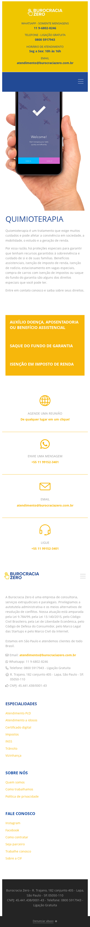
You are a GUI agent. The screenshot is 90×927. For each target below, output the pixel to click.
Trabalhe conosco (18, 851)
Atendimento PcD (18, 713)
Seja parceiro (15, 844)
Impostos (12, 734)
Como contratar (16, 837)
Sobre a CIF (13, 858)
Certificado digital (18, 727)
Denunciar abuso (43, 921)
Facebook (12, 830)
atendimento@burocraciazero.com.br (47, 655)
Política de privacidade (22, 796)
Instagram (12, 823)
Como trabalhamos (19, 789)
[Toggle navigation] (82, 82)
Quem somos (15, 782)
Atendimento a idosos (21, 720)
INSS (8, 741)
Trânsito (11, 748)
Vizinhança (13, 755)
